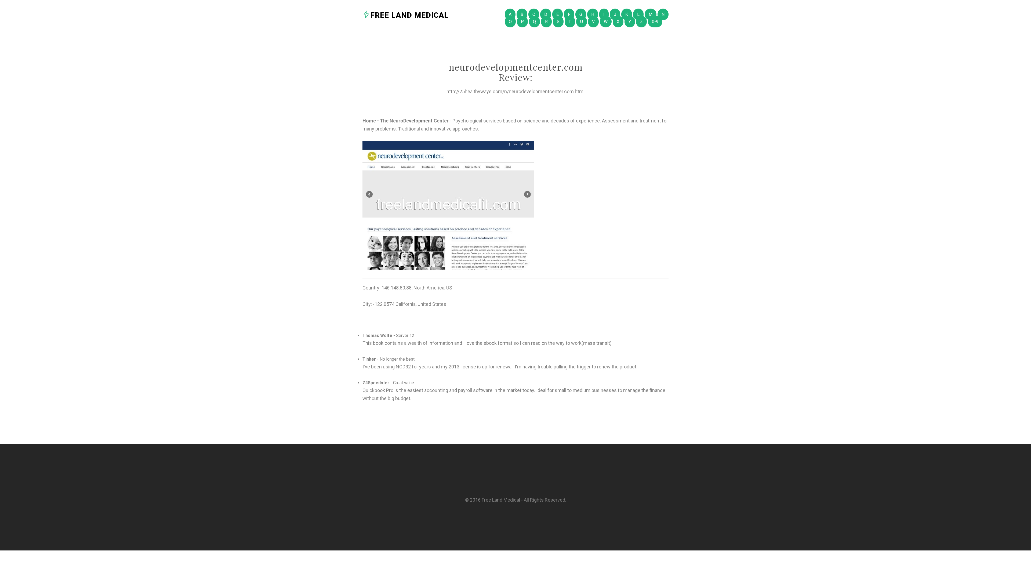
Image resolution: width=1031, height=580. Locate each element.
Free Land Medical (409, 15)
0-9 (655, 21)
